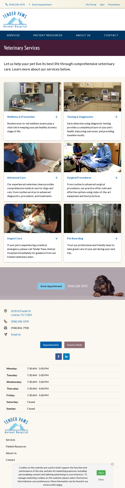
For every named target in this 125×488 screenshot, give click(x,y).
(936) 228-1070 (77, 286)
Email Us (16, 334)
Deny (101, 479)
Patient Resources (47, 35)
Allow (101, 472)
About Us (83, 35)
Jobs (102, 4)
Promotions (114, 4)
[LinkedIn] (66, 356)
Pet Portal (91, 4)
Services (13, 35)
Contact (111, 35)
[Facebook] (58, 356)
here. (59, 484)
